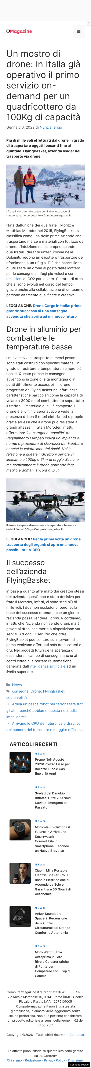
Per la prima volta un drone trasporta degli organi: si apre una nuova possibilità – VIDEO (43, 544)
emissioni (14, 279)
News (17, 685)
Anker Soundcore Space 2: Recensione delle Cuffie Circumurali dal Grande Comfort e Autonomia (52, 923)
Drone (36, 691)
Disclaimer (76, 1060)
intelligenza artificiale (47, 666)
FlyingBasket (54, 691)
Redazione (33, 1060)
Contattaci (77, 1035)
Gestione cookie (79, 1064)
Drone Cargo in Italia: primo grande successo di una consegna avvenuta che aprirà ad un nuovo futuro (43, 311)
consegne (20, 691)
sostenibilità (16, 697)
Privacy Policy (54, 1060)
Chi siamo (14, 1060)
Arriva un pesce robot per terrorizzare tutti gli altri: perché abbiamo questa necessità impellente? (45, 710)
